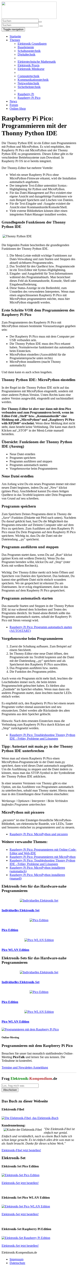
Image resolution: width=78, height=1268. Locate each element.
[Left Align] (40, 21)
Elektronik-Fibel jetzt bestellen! (21, 1150)
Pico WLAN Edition (15, 950)
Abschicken (10, 1089)
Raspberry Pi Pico (29, 97)
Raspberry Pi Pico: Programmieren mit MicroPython (43, 856)
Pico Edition (10, 930)
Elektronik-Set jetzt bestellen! (20, 1183)
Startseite (15, 36)
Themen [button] (15, 40)
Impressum (16, 1259)
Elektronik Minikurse (31, 69)
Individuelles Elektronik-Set (20, 910)
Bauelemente (26, 47)
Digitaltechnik (26, 54)
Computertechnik (28, 76)
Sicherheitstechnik (29, 87)
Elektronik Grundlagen (32, 43)
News (13, 101)
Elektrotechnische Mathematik (37, 61)
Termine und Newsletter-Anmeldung (25, 1067)
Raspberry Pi (26, 94)
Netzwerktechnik (28, 83)
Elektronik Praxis (28, 65)
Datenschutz (17, 1263)
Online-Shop (18, 108)
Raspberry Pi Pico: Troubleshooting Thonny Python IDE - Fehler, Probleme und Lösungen (42, 736)
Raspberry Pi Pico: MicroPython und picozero (39, 834)
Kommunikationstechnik (33, 79)
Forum (14, 105)
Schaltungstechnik (29, 51)
